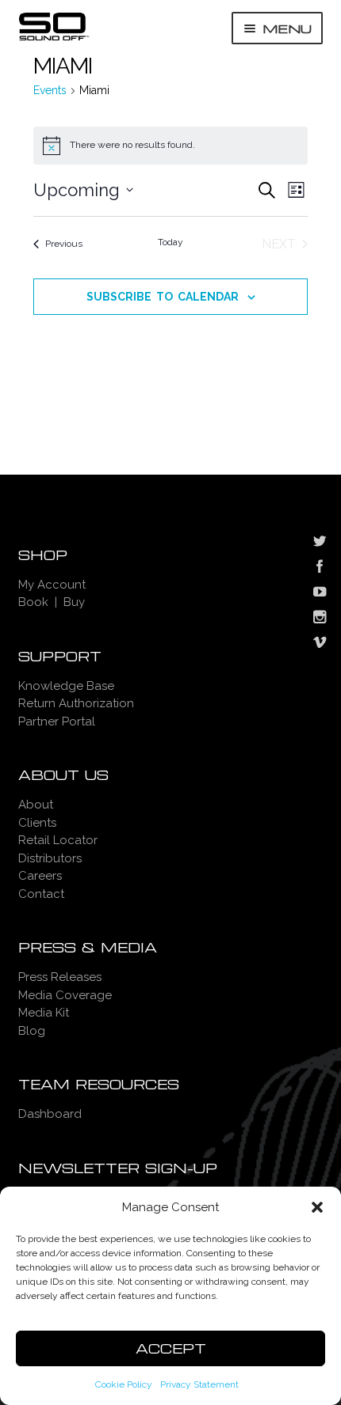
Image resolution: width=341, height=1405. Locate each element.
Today (170, 242)
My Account (52, 585)
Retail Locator (58, 840)
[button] (317, 1207)
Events (50, 90)
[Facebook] (319, 568)
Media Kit (43, 1012)
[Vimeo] (319, 644)
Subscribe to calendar (162, 296)
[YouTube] (319, 593)
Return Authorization (76, 703)
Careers (40, 876)
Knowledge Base (66, 686)
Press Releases (60, 977)
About (35, 804)
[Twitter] (319, 542)
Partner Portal (56, 721)
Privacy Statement (199, 1384)
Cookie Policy (123, 1384)
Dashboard (50, 1114)
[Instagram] (319, 618)
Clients (37, 823)
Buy (74, 602)
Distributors (50, 858)
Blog (31, 1031)
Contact (41, 894)
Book (33, 602)
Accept (171, 1348)
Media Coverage (65, 995)
